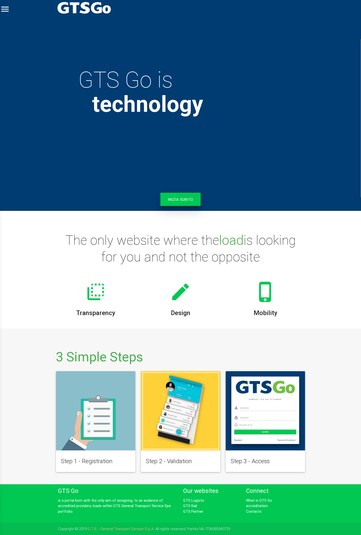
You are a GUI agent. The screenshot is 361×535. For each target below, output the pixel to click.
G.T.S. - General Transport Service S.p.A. (121, 528)
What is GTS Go (259, 500)
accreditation (257, 505)
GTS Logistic (193, 500)
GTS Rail (190, 505)
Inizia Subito (180, 199)
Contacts (254, 511)
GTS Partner (193, 511)
